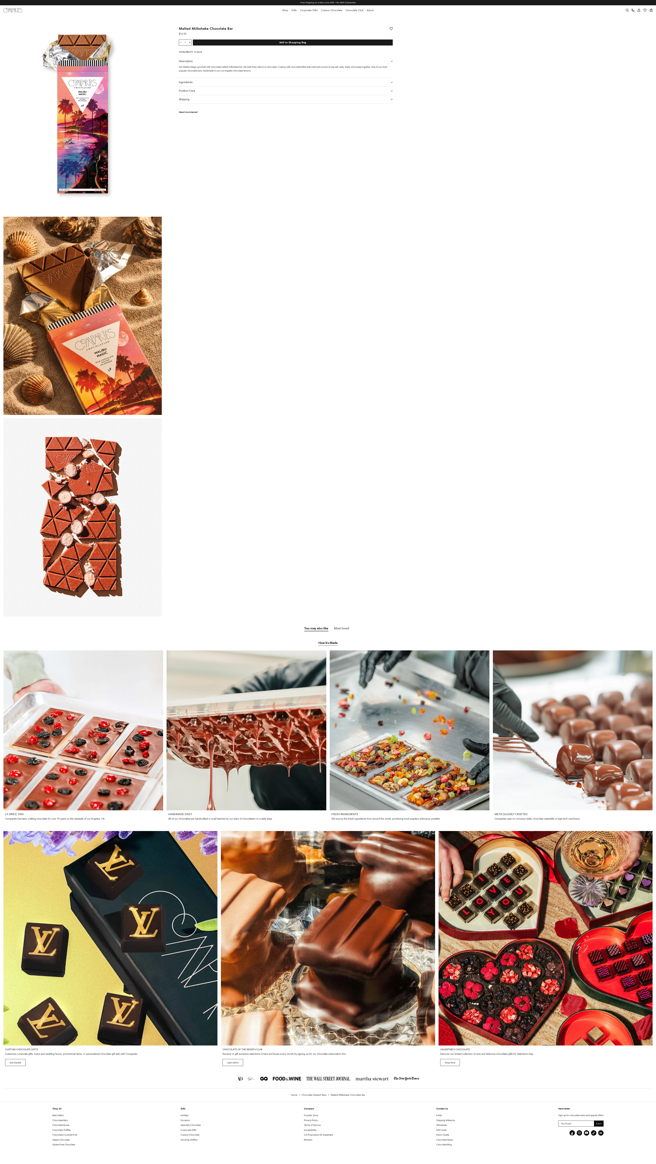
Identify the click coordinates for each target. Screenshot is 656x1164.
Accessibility (310, 1130)
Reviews (308, 1140)
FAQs (439, 1115)
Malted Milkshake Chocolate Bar (348, 1095)
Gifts (294, 10)
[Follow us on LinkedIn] (601, 1133)
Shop (285, 10)
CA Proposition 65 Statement (318, 1135)
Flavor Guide (442, 1135)
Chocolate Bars (60, 1120)
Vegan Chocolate (61, 1140)
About (370, 10)
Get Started (15, 1063)
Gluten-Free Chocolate (63, 1145)
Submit (599, 1123)
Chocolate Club (354, 10)
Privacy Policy (311, 1120)
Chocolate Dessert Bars (314, 1095)
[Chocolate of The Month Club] (328, 938)
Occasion (185, 1120)
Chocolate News (444, 1140)
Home (294, 1095)
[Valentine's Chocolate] (546, 938)
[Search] (627, 10)
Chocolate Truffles (61, 1130)
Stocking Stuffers (189, 1140)
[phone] (633, 10)
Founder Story (311, 1115)
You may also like (316, 628)
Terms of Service (312, 1125)
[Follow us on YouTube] (586, 1133)
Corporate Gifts (309, 10)
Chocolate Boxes (61, 1125)
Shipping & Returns (445, 1120)
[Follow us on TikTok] (593, 1133)
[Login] (638, 10)
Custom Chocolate (331, 10)
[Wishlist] (645, 10)
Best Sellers (58, 1115)
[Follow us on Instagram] (579, 1133)
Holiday (184, 1115)
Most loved (341, 628)
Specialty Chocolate (191, 1125)
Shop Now (450, 1063)
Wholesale (441, 1125)
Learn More (233, 1063)
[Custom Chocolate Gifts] (110, 938)
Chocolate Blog (444, 1145)
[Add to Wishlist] (391, 28)
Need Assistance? (188, 112)
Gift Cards (441, 1130)
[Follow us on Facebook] (572, 1133)
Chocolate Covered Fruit (64, 1135)
